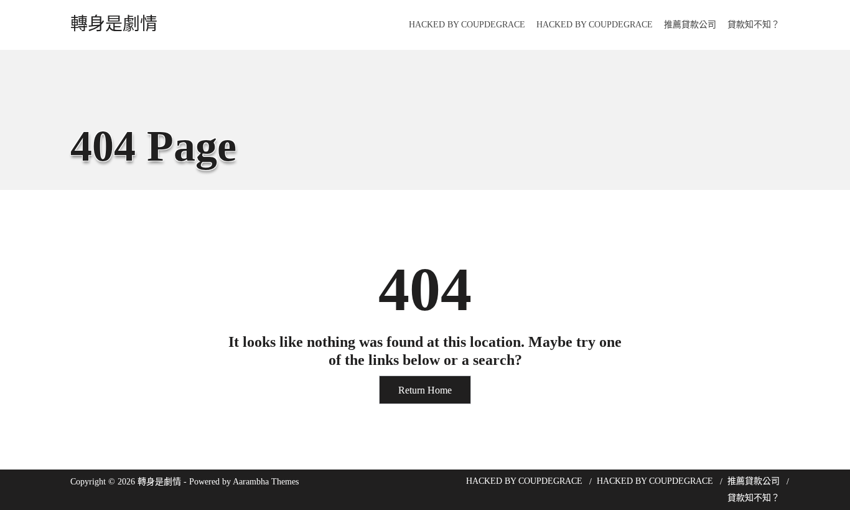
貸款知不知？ (753, 24)
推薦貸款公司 (690, 24)
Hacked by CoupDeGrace (467, 24)
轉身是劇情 (113, 24)
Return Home (425, 390)
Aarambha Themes (266, 481)
